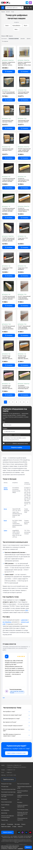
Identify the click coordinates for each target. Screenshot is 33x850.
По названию (5, 41)
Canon (7, 25)
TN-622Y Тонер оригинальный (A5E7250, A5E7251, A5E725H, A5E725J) (7, 357)
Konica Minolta (17, 25)
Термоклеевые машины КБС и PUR (24, 787)
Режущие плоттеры (6, 783)
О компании (10, 824)
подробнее (20, 848)
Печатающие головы (22, 809)
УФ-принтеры (4, 786)
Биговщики (4, 799)
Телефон (5, 428)
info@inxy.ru (9, 772)
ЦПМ (26, 610)
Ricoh (26, 25)
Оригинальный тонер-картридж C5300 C (23, 92)
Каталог (8, 11)
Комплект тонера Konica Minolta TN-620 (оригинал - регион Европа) (8, 64)
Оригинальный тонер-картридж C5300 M (23, 121)
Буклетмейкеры (5, 804)
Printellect (19, 802)
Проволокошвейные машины (22, 791)
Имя (4, 422)
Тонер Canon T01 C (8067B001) (23, 239)
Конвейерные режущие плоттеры (7, 795)
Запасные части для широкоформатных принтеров (22, 814)
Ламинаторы (4, 820)
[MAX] (30, 2)
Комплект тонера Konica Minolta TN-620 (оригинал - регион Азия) (24, 64)
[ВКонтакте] (26, 832)
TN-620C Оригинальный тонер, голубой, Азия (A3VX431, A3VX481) (24, 150)
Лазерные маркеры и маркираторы (22, 806)
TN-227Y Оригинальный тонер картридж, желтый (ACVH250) (24, 328)
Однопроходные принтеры (8, 789)
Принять (28, 847)
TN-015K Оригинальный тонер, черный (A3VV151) (8, 92)
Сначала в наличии (13, 38)
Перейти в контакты (8, 779)
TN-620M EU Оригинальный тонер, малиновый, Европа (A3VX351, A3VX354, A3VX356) (23, 387)
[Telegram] (27, 2)
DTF (18, 799)
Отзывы (14, 826)
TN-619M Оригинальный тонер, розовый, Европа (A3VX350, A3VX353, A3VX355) (8, 298)
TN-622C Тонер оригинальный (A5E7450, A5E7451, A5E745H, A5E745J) (23, 357)
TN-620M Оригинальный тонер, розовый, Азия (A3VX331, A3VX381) (8, 180)
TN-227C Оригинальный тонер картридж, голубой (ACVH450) (24, 298)
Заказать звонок (7, 832)
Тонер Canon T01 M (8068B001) (7, 268)
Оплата (23, 824)
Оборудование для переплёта (22, 819)
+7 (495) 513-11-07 (11, 769)
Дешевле (22, 38)
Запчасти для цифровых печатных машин (7, 816)
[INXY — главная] (5, 3)
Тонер (3, 807)
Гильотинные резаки (6, 802)
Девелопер (4, 813)
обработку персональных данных (20, 443)
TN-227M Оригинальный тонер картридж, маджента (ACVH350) (8, 328)
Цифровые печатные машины (22, 796)
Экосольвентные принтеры (8, 792)
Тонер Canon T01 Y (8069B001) (23, 268)
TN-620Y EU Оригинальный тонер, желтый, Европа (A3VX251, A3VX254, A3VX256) (23, 180)
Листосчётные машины (23, 783)
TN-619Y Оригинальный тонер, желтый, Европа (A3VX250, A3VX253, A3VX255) (8, 240)
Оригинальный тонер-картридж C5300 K (8, 121)
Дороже (28, 38)
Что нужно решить (12, 435)
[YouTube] (30, 832)
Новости (20, 826)
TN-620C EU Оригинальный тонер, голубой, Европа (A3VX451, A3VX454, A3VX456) (23, 210)
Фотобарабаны (5, 810)
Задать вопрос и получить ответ (16, 753)
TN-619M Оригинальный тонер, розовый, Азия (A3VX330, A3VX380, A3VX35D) (8, 210)
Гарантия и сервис (6, 826)
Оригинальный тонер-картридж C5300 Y (8, 149)
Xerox (16, 29)
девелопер (24, 620)
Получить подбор (16, 447)
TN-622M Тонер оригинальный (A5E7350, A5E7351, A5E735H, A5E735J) (7, 387)
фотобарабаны (7, 622)
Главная (3, 11)
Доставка (17, 824)
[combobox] (12, 7)
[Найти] (22, 7)
